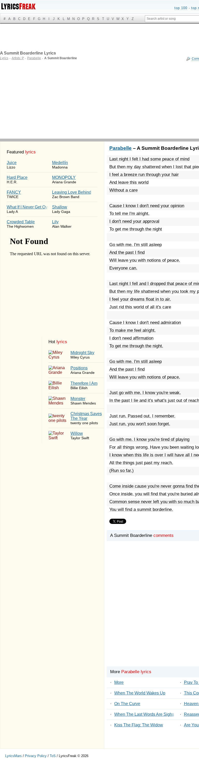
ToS (53, 756)
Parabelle (120, 148)
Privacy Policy (36, 756)
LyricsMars (13, 756)
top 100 (180, 8)
